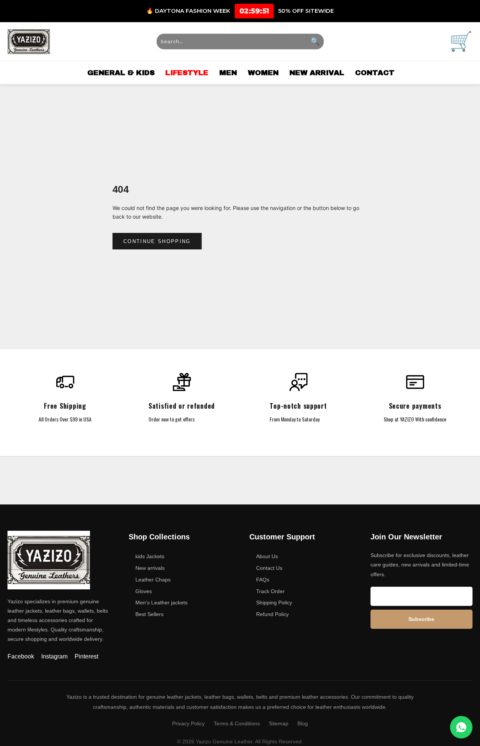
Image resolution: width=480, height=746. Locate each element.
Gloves (143, 591)
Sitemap (278, 723)
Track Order (270, 591)
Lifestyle (186, 73)
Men (228, 73)
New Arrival (317, 73)
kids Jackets (149, 556)
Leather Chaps (153, 580)
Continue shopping (157, 241)
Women (263, 73)
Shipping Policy (274, 603)
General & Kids (120, 73)
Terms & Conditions (237, 723)
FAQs (262, 580)
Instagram (55, 656)
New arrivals (150, 568)
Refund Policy (272, 614)
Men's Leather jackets (161, 603)
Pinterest (86, 656)
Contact (374, 73)
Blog (302, 723)
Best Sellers (149, 614)
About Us (267, 556)
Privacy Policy (188, 723)
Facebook (22, 656)
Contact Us (269, 568)
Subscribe (421, 619)
